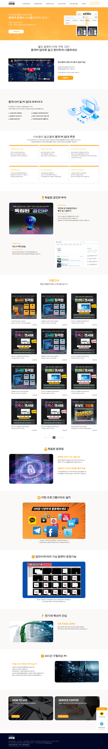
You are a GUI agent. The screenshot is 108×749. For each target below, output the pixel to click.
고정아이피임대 (62, 3)
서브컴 (11, 4)
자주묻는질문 (15, 716)
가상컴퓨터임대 (26, 3)
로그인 (92, 3)
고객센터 (83, 3)
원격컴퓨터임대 (38, 3)
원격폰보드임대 (50, 3)
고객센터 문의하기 (63, 716)
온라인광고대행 (73, 3)
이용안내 (97, 3)
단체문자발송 (55, 742)
